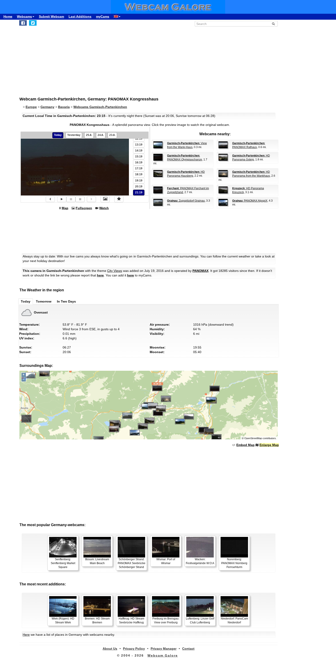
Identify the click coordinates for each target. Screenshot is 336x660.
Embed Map (245, 445)
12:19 (138, 138)
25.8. (89, 135)
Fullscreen (84, 208)
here (100, 275)
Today (58, 135)
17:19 (138, 168)
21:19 (138, 192)
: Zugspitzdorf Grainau (186, 200)
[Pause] (70, 199)
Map (65, 208)
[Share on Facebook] (23, 23)
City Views (114, 271)
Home (7, 16)
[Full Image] (105, 199)
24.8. (101, 135)
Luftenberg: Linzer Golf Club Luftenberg (200, 620)
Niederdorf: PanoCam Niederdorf (234, 620)
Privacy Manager (163, 648)
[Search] (273, 24)
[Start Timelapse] (61, 199)
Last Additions (80, 16)
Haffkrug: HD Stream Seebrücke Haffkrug (131, 620)
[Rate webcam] (118, 199)
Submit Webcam (51, 16)
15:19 (138, 156)
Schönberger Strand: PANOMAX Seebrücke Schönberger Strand (131, 563)
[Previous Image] (50, 199)
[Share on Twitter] (33, 23)
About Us (110, 648)
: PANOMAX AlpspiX (249, 200)
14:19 (138, 150)
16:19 (138, 162)
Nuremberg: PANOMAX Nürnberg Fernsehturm (234, 563)
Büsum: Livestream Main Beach (97, 561)
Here (26, 634)
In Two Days (66, 301)
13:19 (138, 144)
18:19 (138, 174)
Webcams (24, 16)
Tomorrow (43, 301)
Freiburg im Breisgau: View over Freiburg (165, 620)
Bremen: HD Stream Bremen (97, 620)
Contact (188, 648)
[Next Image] (91, 199)
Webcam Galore (162, 655)
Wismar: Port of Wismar (165, 561)
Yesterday (73, 135)
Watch (104, 208)
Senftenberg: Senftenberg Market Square (63, 563)
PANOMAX (200, 271)
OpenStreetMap (253, 438)
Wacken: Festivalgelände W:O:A (200, 561)
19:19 (138, 180)
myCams (102, 16)
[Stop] (80, 199)
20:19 (138, 186)
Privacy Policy (134, 648)
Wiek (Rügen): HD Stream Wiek (63, 620)
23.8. (112, 135)
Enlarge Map (269, 445)
